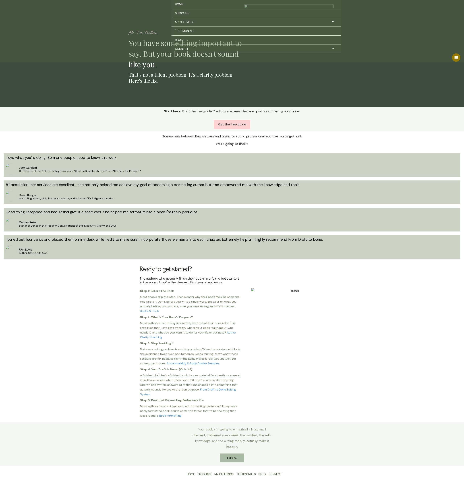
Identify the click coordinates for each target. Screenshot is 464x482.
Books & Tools (149, 311)
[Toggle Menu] (332, 22)
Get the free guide (232, 124)
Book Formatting (170, 416)
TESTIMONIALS (184, 31)
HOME (179, 4)
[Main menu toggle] (456, 57)
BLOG (178, 40)
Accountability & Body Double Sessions (193, 363)
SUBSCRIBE (182, 13)
